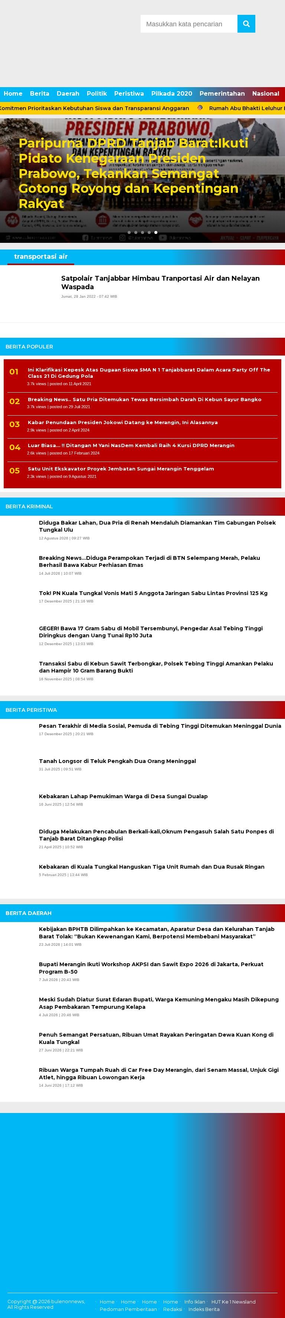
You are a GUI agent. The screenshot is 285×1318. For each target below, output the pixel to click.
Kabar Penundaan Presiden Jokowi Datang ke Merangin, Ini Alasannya (123, 422)
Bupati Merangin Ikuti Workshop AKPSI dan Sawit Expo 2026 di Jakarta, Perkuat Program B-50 (151, 968)
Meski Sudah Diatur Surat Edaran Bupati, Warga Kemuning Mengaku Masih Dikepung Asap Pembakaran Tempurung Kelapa (159, 1003)
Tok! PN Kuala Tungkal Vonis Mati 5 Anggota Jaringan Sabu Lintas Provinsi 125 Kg (153, 593)
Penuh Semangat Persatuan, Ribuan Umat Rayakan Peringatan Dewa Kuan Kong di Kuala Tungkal (156, 1038)
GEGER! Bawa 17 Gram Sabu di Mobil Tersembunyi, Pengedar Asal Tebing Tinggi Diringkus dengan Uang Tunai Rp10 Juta (151, 632)
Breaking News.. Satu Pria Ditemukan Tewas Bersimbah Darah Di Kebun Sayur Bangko (145, 399)
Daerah (68, 93)
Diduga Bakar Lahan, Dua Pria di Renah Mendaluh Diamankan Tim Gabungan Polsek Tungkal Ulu (157, 526)
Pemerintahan (222, 93)
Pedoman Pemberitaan (128, 1309)
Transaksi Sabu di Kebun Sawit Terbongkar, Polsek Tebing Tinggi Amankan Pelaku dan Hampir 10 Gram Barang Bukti (156, 667)
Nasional (265, 93)
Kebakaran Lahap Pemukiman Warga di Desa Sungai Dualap (123, 796)
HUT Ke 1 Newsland (234, 1302)
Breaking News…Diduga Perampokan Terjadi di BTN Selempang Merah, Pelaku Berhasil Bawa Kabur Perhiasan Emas (149, 562)
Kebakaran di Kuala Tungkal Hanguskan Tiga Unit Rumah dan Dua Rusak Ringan (152, 866)
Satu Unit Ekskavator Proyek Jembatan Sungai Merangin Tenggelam (121, 469)
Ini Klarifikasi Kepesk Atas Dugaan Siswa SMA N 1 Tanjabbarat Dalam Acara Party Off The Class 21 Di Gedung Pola (149, 373)
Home (13, 93)
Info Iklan (194, 1302)
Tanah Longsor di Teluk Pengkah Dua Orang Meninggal (117, 761)
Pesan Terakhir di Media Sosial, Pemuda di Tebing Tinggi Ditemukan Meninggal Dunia (160, 726)
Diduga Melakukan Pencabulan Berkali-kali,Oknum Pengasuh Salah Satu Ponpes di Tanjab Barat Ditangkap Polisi (156, 835)
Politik (97, 93)
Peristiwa (129, 93)
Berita (39, 93)
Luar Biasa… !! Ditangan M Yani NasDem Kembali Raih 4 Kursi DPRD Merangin (131, 445)
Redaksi (172, 1309)
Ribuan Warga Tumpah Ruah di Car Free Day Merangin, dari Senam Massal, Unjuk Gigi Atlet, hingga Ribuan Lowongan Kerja (159, 1074)
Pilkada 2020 (171, 93)
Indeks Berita (204, 1309)
